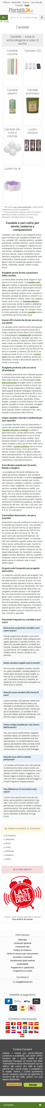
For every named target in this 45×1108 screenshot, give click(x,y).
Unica (8, 847)
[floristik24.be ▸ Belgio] (13, 1024)
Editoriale (22, 939)
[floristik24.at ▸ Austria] (8, 1024)
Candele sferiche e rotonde (15, 430)
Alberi (8, 859)
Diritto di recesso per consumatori (22, 953)
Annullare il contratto (22, 957)
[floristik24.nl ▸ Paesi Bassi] (13, 1032)
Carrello (19, 5)
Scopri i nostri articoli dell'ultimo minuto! (22, 918)
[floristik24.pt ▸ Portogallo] (8, 1028)
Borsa (8, 843)
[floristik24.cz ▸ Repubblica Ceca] (36, 1032)
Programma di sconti (22, 971)
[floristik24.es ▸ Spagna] (36, 1024)
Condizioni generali (22, 943)
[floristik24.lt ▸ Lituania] (36, 1028)
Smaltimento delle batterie (22, 960)
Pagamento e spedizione (22, 967)
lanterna (34, 407)
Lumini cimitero (21, 446)
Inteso (33, 1084)
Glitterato (9, 839)
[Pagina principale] (1, 22)
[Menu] (4, 17)
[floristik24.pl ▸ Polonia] (19, 1032)
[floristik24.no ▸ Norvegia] (8, 1032)
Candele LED (25, 335)
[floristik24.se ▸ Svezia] (25, 1032)
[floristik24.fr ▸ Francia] (19, 1028)
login (27, 5)
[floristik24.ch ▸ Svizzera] (19, 1024)
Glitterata (9, 851)
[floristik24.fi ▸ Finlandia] (13, 1028)
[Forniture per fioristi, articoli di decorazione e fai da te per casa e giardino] (22, 11)
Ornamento (10, 835)
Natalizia (9, 855)
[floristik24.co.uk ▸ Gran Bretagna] (25, 1028)
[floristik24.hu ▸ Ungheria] (22, 1036)
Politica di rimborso (22, 950)
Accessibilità (22, 964)
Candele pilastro (31, 301)
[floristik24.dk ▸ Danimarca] (31, 1024)
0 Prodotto (9, 1105)
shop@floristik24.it (23, 982)
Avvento (37, 477)
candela (32, 312)
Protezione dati (22, 946)
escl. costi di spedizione (22, 207)
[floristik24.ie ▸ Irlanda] (31, 1028)
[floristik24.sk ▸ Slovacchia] (31, 1032)
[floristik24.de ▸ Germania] (25, 1024)
